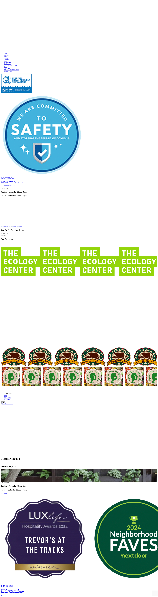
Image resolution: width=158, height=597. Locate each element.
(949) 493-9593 (7, 182)
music (5, 61)
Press (5, 67)
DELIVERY (7, 398)
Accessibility (4, 493)
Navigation (7, 399)
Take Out (6, 55)
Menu (5, 53)
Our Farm (6, 59)
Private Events (7, 62)
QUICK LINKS (8, 393)
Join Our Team (8, 71)
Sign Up (3, 235)
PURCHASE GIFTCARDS (11, 70)
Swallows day (7, 64)
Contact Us (7, 68)
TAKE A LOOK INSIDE (10, 65)
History (6, 58)
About (5, 56)
